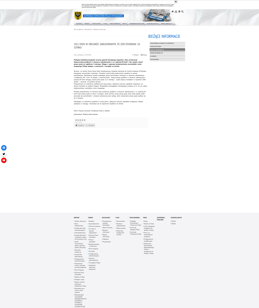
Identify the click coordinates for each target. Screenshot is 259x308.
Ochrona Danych (176, 218)
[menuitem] (79, 23)
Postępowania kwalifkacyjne (148, 240)
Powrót (136, 55)
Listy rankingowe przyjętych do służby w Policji (149, 229)
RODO (173, 224)
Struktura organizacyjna (120, 225)
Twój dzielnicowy (80, 233)
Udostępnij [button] (81, 125)
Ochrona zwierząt (94, 227)
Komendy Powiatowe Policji (135, 233)
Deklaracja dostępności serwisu (120, 233)
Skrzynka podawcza (78, 251)
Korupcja (92, 252)
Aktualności (88, 29)
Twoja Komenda (134, 218)
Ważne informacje (156, 53)
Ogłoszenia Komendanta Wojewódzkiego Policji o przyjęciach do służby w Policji (149, 249)
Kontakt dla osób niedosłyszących (80, 230)
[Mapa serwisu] (176, 11)
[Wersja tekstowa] (179, 11)
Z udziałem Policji (94, 263)
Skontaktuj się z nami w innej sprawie (80, 291)
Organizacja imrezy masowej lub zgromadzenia (80, 266)
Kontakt (76, 218)
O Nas (117, 218)
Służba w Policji (79, 277)
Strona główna (78, 29)
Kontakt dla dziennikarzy (79, 256)
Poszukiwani (154, 59)
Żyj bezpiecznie (94, 224)
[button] (182, 11)
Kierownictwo (120, 222)
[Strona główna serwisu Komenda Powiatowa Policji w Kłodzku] (172, 11)
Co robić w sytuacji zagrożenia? (93, 231)
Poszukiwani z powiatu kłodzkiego (162, 43)
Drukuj (145, 55)
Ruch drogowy (79, 270)
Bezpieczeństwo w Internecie (94, 246)
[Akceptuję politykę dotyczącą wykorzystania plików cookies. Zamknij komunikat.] (175, 1)
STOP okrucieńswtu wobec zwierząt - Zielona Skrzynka (80, 245)
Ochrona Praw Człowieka (79, 274)
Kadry (146, 222)
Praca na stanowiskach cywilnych (148, 235)
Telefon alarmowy (80, 222)
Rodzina (91, 222)
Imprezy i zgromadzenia (93, 260)
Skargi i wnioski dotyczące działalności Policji (80, 284)
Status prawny (121, 229)
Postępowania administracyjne (80, 260)
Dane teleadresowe (79, 225)
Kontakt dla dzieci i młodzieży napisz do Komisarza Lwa (81, 237)
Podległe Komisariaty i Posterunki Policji (135, 223)
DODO (173, 222)
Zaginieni (153, 56)
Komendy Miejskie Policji (134, 229)
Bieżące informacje (100, 29)
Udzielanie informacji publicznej (92, 268)
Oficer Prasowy (155, 46)
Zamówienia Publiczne (161, 219)
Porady (90, 218)
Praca (145, 218)
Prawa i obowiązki (92, 241)
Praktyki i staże (79, 280)
